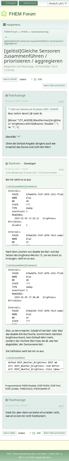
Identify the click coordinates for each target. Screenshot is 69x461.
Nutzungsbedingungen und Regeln (30, 453)
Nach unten (10, 79)
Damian (14, 163)
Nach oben (9, 433)
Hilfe (9, 453)
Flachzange (17, 95)
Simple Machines (43, 457)
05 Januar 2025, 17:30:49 (16, 101)
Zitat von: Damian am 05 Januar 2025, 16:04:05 (34, 109)
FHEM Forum (22, 13)
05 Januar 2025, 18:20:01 (16, 405)
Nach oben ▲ (56, 453)
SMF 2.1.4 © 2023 (26, 457)
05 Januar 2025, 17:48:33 (16, 169)
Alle (40, 79)
